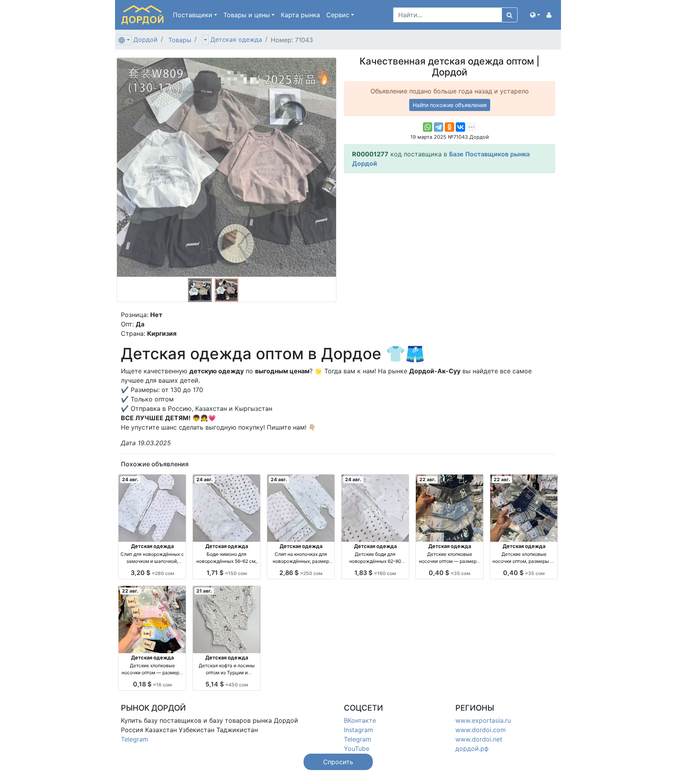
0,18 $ (152, 684)
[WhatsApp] (427, 127)
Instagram (358, 730)
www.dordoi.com (480, 730)
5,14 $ (226, 684)
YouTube (356, 748)
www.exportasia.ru (483, 720)
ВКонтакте (360, 720)
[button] (535, 15)
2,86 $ (300, 573)
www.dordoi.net (478, 739)
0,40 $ (449, 573)
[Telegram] (438, 127)
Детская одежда (236, 39)
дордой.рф (472, 748)
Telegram (134, 739)
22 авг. (427, 479)
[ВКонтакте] (460, 127)
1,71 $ (227, 573)
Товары (179, 40)
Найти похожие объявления (450, 105)
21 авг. (204, 591)
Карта (300, 15)
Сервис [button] (337, 15)
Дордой (145, 39)
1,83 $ (375, 573)
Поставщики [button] (192, 15)
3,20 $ (152, 573)
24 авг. (130, 479)
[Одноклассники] (449, 127)
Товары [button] (246, 15)
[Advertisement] (449, 234)
